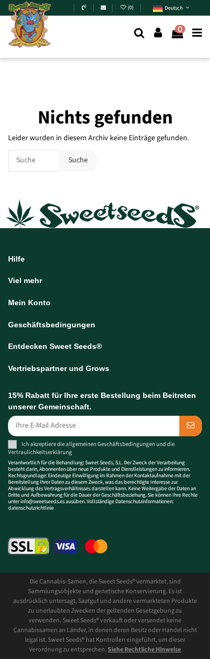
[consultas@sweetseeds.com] (103, 7)
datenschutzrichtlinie (31, 508)
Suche (78, 160)
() (131, 7)
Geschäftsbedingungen (126, 444)
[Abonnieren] (190, 426)
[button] (171, 8)
